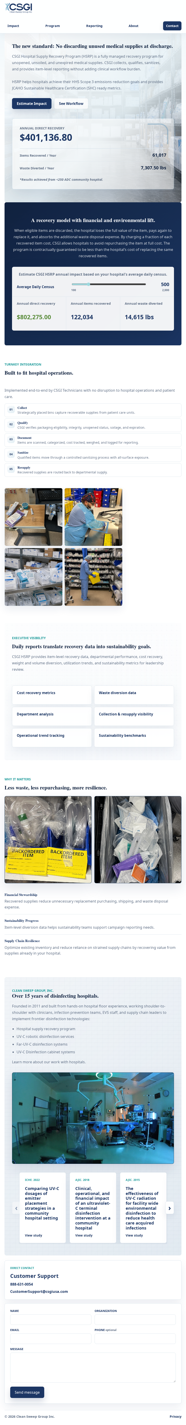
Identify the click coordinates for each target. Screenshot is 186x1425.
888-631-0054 (21, 1284)
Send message (27, 1392)
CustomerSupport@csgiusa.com (39, 1291)
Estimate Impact (32, 103)
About (133, 26)
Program (52, 26)
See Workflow (71, 103)
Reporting (94, 26)
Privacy (175, 1416)
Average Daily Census (35, 287)
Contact (172, 26)
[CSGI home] (19, 8)
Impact (13, 26)
